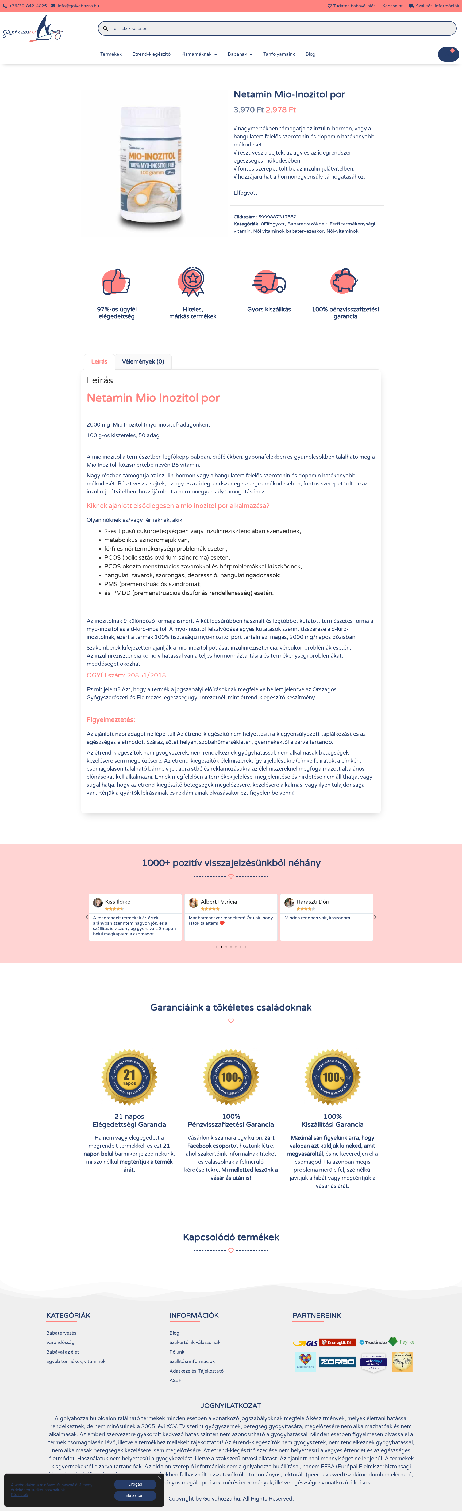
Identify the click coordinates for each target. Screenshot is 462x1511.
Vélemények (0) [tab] (143, 361)
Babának (237, 54)
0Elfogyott (273, 224)
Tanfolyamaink (279, 54)
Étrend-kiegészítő (151, 54)
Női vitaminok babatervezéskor (288, 231)
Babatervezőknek (307, 224)
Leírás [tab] (99, 361)
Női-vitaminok (342, 231)
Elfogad (135, 1484)
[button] (86, 917)
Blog (310, 54)
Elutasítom (135, 1495)
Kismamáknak (196, 54)
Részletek (19, 1495)
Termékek (111, 54)
